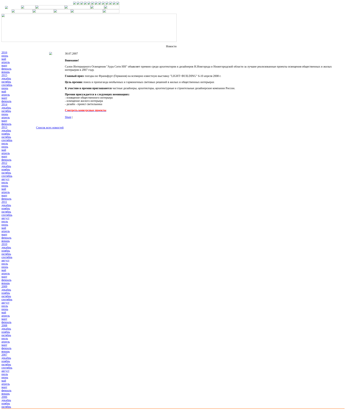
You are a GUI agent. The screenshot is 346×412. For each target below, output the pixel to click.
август (5, 179)
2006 (4, 396)
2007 (4, 354)
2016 (4, 52)
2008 (4, 325)
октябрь (6, 81)
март (4, 65)
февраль (6, 68)
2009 (4, 286)
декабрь (6, 78)
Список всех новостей (50, 127)
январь (5, 71)
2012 (4, 162)
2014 (4, 104)
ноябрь (5, 133)
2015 (4, 75)
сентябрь (6, 84)
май (3, 58)
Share (68, 117)
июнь (4, 55)
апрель (5, 62)
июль (4, 143)
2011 (4, 201)
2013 (4, 127)
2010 (4, 244)
